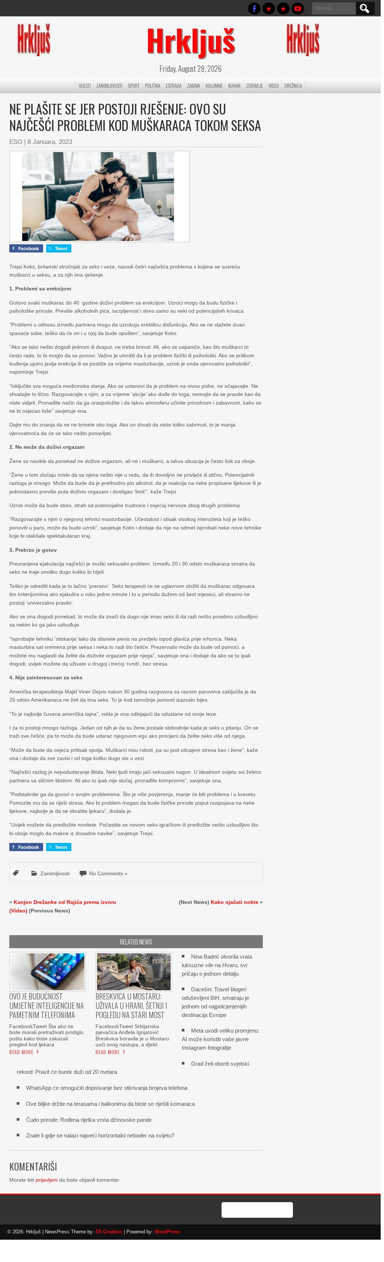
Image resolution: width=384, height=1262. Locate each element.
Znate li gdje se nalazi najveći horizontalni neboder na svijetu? (100, 1135)
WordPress (167, 1231)
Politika (152, 85)
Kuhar (234, 85)
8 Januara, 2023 (50, 141)
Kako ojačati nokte (234, 902)
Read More (21, 1052)
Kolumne (214, 85)
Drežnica (293, 85)
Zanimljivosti (109, 85)
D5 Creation (109, 1231)
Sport (133, 85)
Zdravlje (254, 85)
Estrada (173, 85)
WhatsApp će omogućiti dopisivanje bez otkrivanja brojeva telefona (106, 1088)
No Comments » (108, 873)
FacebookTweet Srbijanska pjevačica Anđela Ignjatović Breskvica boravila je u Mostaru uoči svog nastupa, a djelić (132, 1035)
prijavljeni (47, 1180)
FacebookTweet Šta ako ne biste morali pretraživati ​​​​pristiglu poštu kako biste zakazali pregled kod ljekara (46, 1035)
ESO (15, 141)
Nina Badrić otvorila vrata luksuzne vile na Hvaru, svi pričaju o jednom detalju (217, 965)
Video (273, 85)
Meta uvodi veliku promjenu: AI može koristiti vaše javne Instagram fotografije (220, 1039)
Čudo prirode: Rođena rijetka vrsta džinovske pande (89, 1120)
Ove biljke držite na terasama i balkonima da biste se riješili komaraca (110, 1104)
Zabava (193, 85)
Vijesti (85, 85)
